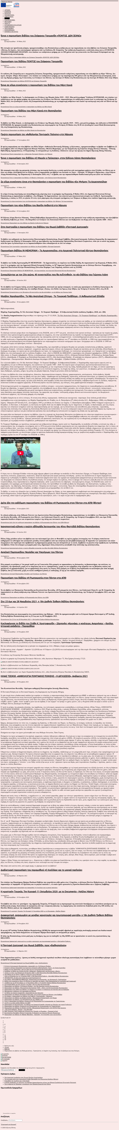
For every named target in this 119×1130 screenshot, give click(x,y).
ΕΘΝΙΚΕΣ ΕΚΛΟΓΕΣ (11, 31)
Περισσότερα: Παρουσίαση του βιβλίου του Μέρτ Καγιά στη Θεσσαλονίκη (23, 130)
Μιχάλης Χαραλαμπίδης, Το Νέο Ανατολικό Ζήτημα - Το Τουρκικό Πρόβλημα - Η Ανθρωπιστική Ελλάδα (52, 296)
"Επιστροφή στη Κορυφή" (8, 1124)
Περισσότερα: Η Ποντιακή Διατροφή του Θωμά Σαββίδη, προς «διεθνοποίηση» (24, 963)
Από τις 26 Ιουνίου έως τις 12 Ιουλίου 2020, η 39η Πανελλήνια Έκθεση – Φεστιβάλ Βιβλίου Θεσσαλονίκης (36, 976)
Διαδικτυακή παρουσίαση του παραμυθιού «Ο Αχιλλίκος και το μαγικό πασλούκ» (41, 870)
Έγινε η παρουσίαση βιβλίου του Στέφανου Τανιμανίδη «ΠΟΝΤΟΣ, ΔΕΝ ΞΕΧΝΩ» (41, 35)
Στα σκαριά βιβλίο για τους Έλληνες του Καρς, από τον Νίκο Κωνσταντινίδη (27, 984)
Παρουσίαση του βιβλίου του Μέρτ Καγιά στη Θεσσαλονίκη (31, 110)
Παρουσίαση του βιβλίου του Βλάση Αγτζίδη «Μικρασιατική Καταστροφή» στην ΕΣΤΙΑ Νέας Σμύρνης (35, 1008)
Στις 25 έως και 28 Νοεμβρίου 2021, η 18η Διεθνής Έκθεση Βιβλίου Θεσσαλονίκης (42, 601)
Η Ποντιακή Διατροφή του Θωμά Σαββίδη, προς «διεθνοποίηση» (33, 945)
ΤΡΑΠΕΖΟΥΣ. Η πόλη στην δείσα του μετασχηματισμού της (22, 978)
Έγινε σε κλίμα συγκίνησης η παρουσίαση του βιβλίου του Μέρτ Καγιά (36, 85)
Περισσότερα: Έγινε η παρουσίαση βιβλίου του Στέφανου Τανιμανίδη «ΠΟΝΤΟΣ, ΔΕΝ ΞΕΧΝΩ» (30, 57)
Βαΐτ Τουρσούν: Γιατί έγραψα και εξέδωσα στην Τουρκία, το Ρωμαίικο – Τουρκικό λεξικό (31, 1011)
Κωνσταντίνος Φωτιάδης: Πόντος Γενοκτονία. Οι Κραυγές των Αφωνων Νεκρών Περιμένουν (32, 1013)
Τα (3, 1113)
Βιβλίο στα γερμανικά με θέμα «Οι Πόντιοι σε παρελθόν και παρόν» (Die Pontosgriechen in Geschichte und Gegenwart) (40, 981)
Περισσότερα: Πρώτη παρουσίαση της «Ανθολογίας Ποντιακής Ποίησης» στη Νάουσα (26, 154)
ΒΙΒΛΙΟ (7, 18)
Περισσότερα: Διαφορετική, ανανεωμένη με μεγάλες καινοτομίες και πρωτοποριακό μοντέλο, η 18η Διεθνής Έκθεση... (36, 941)
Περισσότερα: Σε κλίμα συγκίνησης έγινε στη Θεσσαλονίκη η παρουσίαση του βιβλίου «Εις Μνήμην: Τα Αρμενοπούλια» (37, 201)
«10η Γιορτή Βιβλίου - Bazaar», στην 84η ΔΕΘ (18, 1009)
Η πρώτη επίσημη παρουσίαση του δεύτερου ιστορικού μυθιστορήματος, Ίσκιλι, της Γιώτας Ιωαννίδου (34, 968)
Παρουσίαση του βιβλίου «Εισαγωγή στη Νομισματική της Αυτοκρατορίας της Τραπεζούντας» (32, 1006)
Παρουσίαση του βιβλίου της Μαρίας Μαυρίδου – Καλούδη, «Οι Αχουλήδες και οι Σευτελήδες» (32, 1014)
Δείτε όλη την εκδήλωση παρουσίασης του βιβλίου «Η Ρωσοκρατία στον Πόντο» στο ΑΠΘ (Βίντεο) (51, 503)
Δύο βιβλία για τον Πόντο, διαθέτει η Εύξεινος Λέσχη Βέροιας (22, 974)
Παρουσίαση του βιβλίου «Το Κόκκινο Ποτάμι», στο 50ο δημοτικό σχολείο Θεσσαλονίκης (31, 986)
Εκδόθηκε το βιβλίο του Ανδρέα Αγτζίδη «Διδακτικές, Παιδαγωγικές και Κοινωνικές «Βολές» (32, 971)
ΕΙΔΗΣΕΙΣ (7, 11)
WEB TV (7, 23)
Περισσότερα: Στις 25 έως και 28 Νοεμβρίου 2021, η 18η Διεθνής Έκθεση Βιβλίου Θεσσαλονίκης (30, 619)
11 (5, 1036)
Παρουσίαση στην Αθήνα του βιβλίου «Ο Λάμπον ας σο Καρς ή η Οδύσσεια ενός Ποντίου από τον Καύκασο (36, 989)
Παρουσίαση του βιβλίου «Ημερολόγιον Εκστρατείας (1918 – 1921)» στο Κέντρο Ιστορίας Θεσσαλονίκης (36, 988)
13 (5, 1039)
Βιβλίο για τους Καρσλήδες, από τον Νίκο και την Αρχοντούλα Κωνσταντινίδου (28, 969)
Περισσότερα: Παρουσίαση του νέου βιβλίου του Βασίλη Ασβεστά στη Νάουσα (24, 223)
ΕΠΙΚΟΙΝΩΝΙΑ (9, 26)
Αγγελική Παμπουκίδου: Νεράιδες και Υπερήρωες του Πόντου (32, 552)
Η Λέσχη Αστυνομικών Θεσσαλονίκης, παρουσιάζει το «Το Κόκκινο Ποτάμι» (27, 966)
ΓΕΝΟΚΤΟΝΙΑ (9, 15)
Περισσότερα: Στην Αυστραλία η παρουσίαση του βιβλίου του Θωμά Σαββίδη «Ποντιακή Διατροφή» (30, 246)
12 (5, 1037)
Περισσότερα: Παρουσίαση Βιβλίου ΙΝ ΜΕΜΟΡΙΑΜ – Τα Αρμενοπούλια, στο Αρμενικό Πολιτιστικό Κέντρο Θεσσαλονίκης (38, 270)
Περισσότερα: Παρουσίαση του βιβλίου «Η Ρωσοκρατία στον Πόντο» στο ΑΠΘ (25, 597)
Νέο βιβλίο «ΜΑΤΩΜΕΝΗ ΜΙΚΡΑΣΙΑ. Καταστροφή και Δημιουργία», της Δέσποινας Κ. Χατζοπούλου (35, 979)
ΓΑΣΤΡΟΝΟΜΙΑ (9, 20)
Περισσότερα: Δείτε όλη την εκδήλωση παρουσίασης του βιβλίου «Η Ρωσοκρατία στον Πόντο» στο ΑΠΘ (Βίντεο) (35, 522)
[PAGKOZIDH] (6, 1057)
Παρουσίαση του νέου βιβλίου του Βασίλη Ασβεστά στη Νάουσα (34, 205)
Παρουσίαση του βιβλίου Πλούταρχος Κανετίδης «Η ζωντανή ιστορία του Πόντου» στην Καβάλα (33, 994)
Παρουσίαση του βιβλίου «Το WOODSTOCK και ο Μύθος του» (23, 999)
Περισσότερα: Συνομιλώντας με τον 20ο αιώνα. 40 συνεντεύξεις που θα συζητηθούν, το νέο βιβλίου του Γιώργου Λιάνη (36, 292)
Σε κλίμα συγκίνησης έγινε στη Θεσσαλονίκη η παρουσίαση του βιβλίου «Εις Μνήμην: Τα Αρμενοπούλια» (54, 181)
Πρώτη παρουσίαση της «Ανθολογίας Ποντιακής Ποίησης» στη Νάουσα (37, 134)
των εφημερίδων (12, 1113)
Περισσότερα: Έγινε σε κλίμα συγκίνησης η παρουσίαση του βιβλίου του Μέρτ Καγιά (26, 106)
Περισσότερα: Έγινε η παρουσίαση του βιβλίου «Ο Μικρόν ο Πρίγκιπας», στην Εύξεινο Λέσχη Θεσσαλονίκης (33, 177)
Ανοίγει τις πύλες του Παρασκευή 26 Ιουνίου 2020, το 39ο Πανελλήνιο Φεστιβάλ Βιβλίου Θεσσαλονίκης (35, 973)
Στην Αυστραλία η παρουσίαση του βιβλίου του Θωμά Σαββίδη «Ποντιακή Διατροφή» (44, 227)
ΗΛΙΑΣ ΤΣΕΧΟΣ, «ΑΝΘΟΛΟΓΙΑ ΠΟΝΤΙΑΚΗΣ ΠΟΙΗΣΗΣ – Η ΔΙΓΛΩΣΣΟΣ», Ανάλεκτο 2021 (44, 676)
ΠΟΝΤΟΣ (7, 13)
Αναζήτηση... (4, 1120)
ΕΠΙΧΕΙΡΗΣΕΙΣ (9, 30)
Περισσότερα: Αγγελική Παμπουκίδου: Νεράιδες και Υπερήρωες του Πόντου (24, 574)
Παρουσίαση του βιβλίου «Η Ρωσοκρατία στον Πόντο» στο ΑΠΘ (33, 578)
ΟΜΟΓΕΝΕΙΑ (8, 16)
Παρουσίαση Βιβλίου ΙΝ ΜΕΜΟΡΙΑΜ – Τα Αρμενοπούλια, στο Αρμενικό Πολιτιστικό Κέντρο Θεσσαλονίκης (54, 250)
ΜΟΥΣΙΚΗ (7, 21)
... (5, 1026)
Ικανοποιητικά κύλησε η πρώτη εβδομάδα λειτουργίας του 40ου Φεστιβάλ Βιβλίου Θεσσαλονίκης (50, 526)
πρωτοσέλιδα (6, 1113)
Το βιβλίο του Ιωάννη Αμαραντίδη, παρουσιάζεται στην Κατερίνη (23, 993)
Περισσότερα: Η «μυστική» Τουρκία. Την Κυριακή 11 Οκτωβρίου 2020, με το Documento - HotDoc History (33, 911)
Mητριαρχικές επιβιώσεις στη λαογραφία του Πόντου (20, 991)
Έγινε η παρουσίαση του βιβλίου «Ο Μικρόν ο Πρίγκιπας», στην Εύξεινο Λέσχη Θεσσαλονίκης (48, 158)
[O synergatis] (5, 1059)
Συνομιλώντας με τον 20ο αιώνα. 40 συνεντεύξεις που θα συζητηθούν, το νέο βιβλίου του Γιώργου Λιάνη (54, 274)
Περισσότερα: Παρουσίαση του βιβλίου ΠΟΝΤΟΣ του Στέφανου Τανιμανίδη (24, 81)
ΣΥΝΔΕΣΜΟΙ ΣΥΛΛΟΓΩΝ (12, 25)
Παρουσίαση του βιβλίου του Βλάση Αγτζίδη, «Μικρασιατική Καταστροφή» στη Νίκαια (30, 998)
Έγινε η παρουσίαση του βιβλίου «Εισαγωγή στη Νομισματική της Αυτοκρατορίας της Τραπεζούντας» (34, 1001)
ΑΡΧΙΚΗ (7, 10)
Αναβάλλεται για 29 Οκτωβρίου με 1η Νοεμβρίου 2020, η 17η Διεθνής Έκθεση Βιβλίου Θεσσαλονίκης (35, 983)
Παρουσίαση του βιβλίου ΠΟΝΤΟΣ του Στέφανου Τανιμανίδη (32, 61)
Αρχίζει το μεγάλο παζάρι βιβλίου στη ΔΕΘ (17, 1003)
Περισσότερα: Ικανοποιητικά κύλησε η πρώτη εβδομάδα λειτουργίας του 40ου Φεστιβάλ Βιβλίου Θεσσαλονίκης (34, 548)
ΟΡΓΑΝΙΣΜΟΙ (8, 28)
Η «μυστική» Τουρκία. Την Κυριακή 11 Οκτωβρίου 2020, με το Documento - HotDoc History (47, 891)
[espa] (10, 7)
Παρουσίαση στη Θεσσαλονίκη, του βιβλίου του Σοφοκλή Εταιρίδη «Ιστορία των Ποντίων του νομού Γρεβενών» (38, 1004)
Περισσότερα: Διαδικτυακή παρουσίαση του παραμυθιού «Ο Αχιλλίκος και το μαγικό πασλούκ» (29, 887)
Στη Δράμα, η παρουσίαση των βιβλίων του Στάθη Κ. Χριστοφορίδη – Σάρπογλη (28, 996)
